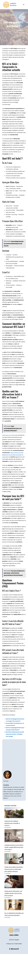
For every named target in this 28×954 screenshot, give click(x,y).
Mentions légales (14, 940)
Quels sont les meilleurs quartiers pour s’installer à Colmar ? (12, 823)
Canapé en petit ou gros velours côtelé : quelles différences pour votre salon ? (13, 847)
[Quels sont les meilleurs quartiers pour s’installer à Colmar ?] (14, 813)
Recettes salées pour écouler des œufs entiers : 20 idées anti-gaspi (15, 734)
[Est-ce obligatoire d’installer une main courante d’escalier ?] (14, 905)
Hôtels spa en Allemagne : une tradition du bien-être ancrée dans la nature (13, 893)
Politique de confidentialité (14, 944)
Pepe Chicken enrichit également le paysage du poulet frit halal (12, 455)
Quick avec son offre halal (9, 435)
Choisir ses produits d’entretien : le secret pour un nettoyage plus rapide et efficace (13, 869)
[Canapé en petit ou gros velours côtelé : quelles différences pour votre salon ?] (14, 836)
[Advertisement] (14, 756)
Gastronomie (7, 32)
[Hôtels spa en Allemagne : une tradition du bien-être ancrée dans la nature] (14, 882)
